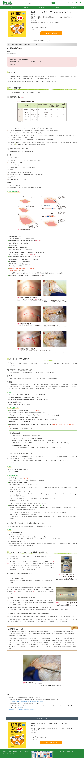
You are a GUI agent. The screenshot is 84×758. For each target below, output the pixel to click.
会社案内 (4, 751)
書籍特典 (73, 7)
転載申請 (54, 751)
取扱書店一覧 (15, 751)
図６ (34, 591)
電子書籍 (21, 751)
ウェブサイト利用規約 (7, 753)
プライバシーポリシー (61, 751)
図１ (36, 240)
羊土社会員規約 (70, 751)
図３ (35, 254)
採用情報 (10, 751)
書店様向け (27, 751)
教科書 (57, 7)
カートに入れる (52, 33)
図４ (38, 256)
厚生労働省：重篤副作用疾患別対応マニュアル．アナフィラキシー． (23, 709)
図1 (18, 191)
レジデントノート (42, 7)
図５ (15, 591)
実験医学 (26, 7)
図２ (40, 240)
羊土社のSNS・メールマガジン (19, 753)
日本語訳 (20, 707)
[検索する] (53, 3)
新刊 (10, 7)
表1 (22, 97)
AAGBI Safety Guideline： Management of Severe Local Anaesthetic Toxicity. (26, 701)
